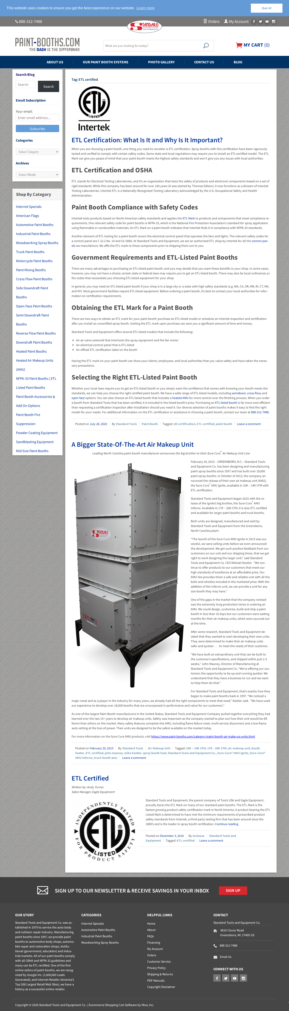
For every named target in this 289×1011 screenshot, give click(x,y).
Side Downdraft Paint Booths (32, 292)
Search (48, 86)
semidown (239, 393)
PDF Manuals (156, 980)
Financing (153, 942)
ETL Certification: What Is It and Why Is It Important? (147, 139)
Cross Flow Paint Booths (34, 279)
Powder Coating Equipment (37, 432)
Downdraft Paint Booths (34, 342)
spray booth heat (154, 753)
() (256, 45)
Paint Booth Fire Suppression (28, 419)
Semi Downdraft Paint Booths (32, 319)
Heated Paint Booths (31, 351)
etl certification (184, 424)
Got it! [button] (267, 8)
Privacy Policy (156, 968)
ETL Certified (90, 778)
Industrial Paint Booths (33, 233)
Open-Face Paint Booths (34, 306)
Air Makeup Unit (159, 748)
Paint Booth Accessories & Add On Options (35, 401)
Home (151, 923)
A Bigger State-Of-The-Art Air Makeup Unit (133, 444)
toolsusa (198, 836)
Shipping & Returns (160, 974)
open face (78, 398)
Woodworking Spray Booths (37, 242)
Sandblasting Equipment (35, 441)
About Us (55, 62)
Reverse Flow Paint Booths (36, 333)
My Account (238, 21)
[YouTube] (267, 22)
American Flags (27, 215)
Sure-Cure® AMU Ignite (232, 753)
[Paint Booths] (56, 44)
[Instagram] (274, 22)
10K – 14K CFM (196, 748)
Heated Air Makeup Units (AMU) (34, 365)
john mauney (114, 753)
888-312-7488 (30, 21)
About (151, 930)
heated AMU (180, 398)
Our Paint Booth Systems (105, 62)
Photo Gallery (161, 62)
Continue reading (226, 824)
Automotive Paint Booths (35, 224)
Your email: (24, 111)
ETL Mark (189, 218)
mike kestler (133, 753)
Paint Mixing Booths (31, 270)
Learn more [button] (145, 8)
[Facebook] (254, 22)
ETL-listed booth (226, 403)
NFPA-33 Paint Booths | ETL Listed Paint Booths (36, 383)
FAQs (150, 936)
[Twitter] (260, 22)
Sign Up (233, 890)
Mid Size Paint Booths (32, 451)
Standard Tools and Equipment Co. (192, 753)
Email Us (225, 957)
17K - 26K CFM (217, 748)
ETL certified (205, 424)
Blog (238, 62)
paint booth (224, 424)
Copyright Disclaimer (161, 987)
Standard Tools (126, 424)
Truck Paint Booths (30, 251)
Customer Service (159, 961)
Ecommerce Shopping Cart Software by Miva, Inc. (121, 1005)
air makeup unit (239, 748)
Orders (213, 21)
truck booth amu (105, 758)
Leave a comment (249, 424)
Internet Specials (29, 206)
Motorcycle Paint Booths (34, 261)
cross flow (254, 393)
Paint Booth (150, 424)
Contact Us (204, 62)
